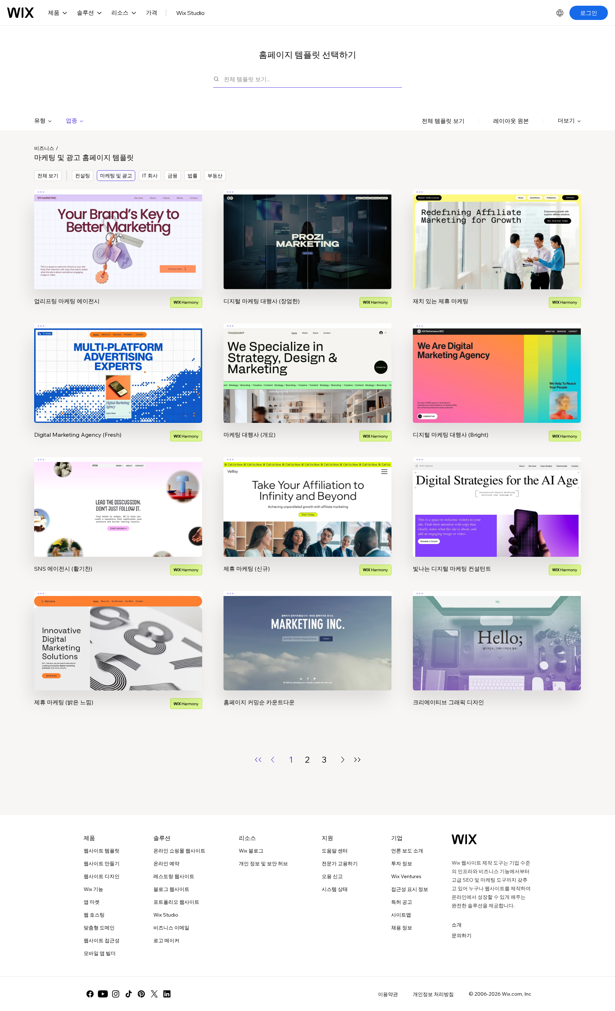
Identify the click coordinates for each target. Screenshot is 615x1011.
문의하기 (462, 935)
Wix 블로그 (251, 850)
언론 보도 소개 (407, 850)
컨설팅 (82, 175)
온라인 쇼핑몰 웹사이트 (179, 850)
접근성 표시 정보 (409, 889)
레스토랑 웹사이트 (173, 876)
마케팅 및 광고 (116, 175)
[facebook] (90, 993)
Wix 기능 (93, 889)
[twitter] (154, 993)
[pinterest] (141, 993)
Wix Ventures (406, 876)
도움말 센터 (335, 850)
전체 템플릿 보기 (443, 120)
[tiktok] (128, 993)
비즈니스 (44, 148)
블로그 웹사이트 (171, 889)
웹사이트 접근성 (102, 940)
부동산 (214, 175)
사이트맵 (401, 915)
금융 (173, 175)
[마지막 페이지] (357, 759)
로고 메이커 (166, 940)
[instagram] (115, 993)
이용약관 (388, 994)
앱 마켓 (92, 902)
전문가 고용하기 (340, 863)
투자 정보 (401, 863)
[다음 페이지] (342, 760)
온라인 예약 (166, 863)
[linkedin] (167, 993)
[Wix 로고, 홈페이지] (20, 12)
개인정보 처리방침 (433, 994)
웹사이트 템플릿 (102, 850)
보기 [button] (118, 252)
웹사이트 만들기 (102, 863)
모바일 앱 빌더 (100, 953)
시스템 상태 (335, 889)
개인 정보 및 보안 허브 (263, 863)
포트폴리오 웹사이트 (176, 902)
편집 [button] (118, 233)
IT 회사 (150, 175)
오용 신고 (332, 876)
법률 (193, 175)
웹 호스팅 (94, 915)
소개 (457, 925)
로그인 (588, 12)
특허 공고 (401, 902)
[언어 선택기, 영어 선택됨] (560, 13)
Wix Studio (190, 12)
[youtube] (102, 993)
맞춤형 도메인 (99, 927)
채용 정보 (401, 927)
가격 (151, 12)
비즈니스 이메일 (171, 927)
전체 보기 (47, 175)
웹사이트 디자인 (102, 876)
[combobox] (313, 79)
